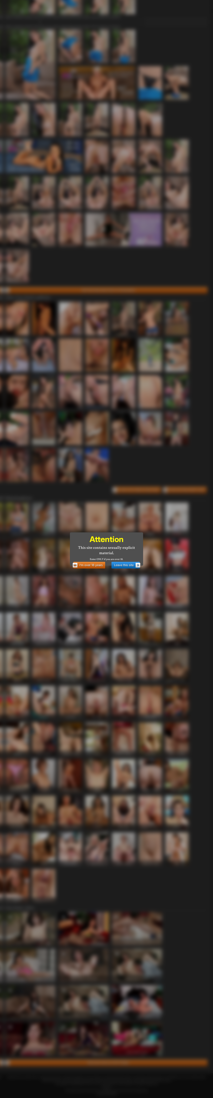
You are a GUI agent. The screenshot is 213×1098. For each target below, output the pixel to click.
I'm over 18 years (91, 565)
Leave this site (124, 565)
